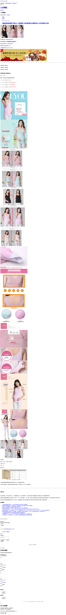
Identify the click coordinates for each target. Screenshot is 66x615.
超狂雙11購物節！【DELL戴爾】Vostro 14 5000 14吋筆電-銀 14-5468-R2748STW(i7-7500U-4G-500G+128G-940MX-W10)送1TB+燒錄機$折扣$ (26, 510)
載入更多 (2, 535)
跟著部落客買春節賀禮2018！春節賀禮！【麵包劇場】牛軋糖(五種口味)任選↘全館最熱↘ (17, 505)
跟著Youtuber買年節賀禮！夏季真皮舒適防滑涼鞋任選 (11, 506)
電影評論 (7, 531)
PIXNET (26, 601)
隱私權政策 (38, 601)
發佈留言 (2, 541)
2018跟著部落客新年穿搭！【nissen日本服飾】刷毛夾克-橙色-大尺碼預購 (14, 504)
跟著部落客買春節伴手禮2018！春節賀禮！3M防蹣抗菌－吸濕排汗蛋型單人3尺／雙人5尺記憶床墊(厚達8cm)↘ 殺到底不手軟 (23, 511)
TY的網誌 (3, 7)
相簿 (3, 16)
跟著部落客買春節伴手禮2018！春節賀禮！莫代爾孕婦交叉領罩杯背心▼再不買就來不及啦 (25, 23)
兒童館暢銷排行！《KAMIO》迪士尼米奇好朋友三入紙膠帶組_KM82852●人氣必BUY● (17, 513)
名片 (3, 19)
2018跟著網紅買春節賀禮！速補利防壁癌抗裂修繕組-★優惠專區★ (13, 512)
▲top (1, 533)
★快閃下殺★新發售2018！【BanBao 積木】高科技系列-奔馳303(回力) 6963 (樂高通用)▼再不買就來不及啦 (20, 509)
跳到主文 (1, 10)
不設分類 (3, 567)
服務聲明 (42, 601)
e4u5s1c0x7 (2, 523)
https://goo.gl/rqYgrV (9, 47)
